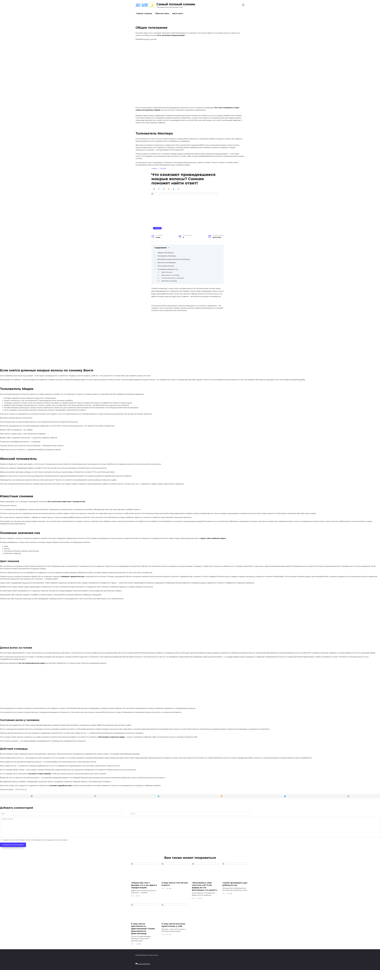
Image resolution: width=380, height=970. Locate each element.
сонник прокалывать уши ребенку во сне (234, 884)
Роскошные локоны (165, 266)
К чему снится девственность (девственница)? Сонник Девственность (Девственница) (143, 929)
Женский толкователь (166, 263)
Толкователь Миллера (166, 256)
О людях (157, 228)
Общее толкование (165, 253)
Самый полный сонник (175, 4)
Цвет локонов (167, 272)
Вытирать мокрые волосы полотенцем (173, 259)
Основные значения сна (167, 269)
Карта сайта (177, 13)
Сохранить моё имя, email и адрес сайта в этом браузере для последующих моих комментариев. (34, 840)
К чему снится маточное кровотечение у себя (173, 925)
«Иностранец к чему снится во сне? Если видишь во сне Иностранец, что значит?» (204, 886)
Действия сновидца (169, 281)
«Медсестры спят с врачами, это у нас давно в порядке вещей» (144, 885)
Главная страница (144, 13)
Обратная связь (162, 13)
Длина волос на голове (170, 275)
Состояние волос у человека (173, 278)
